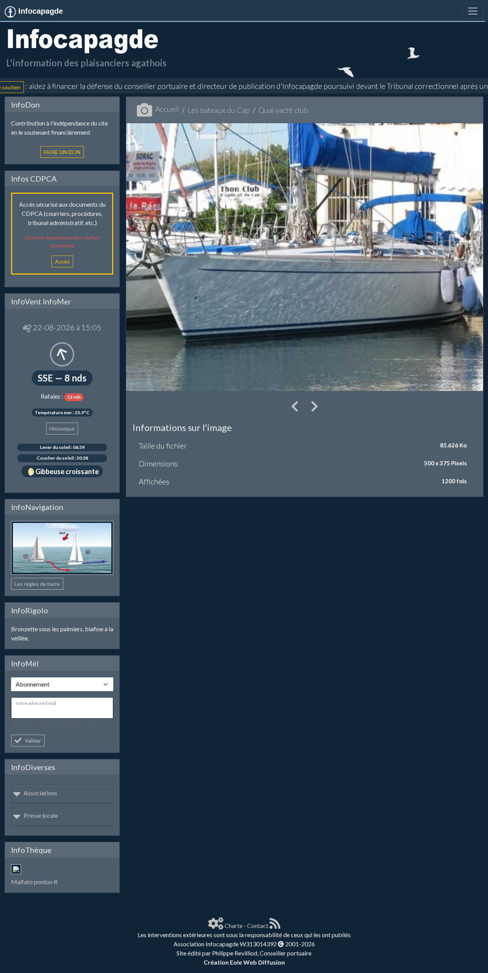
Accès (62, 261)
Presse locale (41, 815)
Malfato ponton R (34, 881)
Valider (33, 740)
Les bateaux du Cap (219, 109)
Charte (233, 925)
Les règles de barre (37, 584)
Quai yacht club (283, 109)
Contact (257, 925)
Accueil (167, 108)
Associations (40, 792)
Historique (62, 428)
